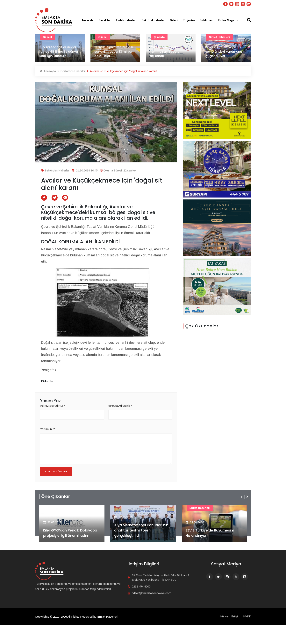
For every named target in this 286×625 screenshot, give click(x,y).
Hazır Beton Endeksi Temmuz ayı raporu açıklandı (165, 51)
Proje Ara (189, 20)
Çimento (159, 37)
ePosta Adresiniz (120, 405)
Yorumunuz (47, 429)
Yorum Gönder (56, 471)
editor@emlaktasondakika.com (151, 593)
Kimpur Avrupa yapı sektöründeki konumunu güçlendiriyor (223, 51)
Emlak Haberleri (126, 20)
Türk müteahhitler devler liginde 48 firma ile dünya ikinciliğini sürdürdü (58, 51)
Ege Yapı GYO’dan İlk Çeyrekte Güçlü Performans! (213, 533)
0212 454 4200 (141, 586)
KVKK (247, 616)
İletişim (235, 616)
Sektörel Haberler (153, 20)
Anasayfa (88, 20)
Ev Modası (206, 20)
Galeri (174, 20)
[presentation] (242, 497)
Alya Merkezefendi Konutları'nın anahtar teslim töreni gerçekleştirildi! (72, 530)
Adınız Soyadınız (52, 405)
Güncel (47, 37)
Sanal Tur (105, 20)
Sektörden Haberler (72, 71)
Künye (224, 616)
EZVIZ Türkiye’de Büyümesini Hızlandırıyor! (140, 533)
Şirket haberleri (219, 37)
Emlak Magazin (228, 20)
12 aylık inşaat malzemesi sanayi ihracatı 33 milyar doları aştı (113, 51)
